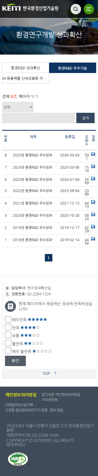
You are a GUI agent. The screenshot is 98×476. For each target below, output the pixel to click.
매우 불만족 (22, 351)
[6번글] (93, 179)
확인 (15, 360)
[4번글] (93, 203)
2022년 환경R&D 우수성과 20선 (34, 190)
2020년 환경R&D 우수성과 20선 (34, 215)
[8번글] (93, 155)
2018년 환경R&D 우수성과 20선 (34, 239)
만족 (16, 328)
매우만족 (20, 320)
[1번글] (93, 240)
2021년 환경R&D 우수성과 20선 (34, 203)
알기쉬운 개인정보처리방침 (61, 394)
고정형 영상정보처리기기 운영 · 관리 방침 (34, 410)
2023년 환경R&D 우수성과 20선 (34, 179)
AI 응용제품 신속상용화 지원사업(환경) (25, 78)
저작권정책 (49, 399)
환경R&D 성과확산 (25, 68)
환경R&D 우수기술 (72, 68)
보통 (16, 335)
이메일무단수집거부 (19, 405)
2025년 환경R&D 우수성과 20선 (34, 155)
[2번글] (93, 227)
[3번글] (93, 215)
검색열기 (76, 9)
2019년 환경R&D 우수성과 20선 (34, 227)
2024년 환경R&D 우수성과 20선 (34, 167)
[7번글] (93, 167)
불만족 (18, 343)
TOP (46, 373)
